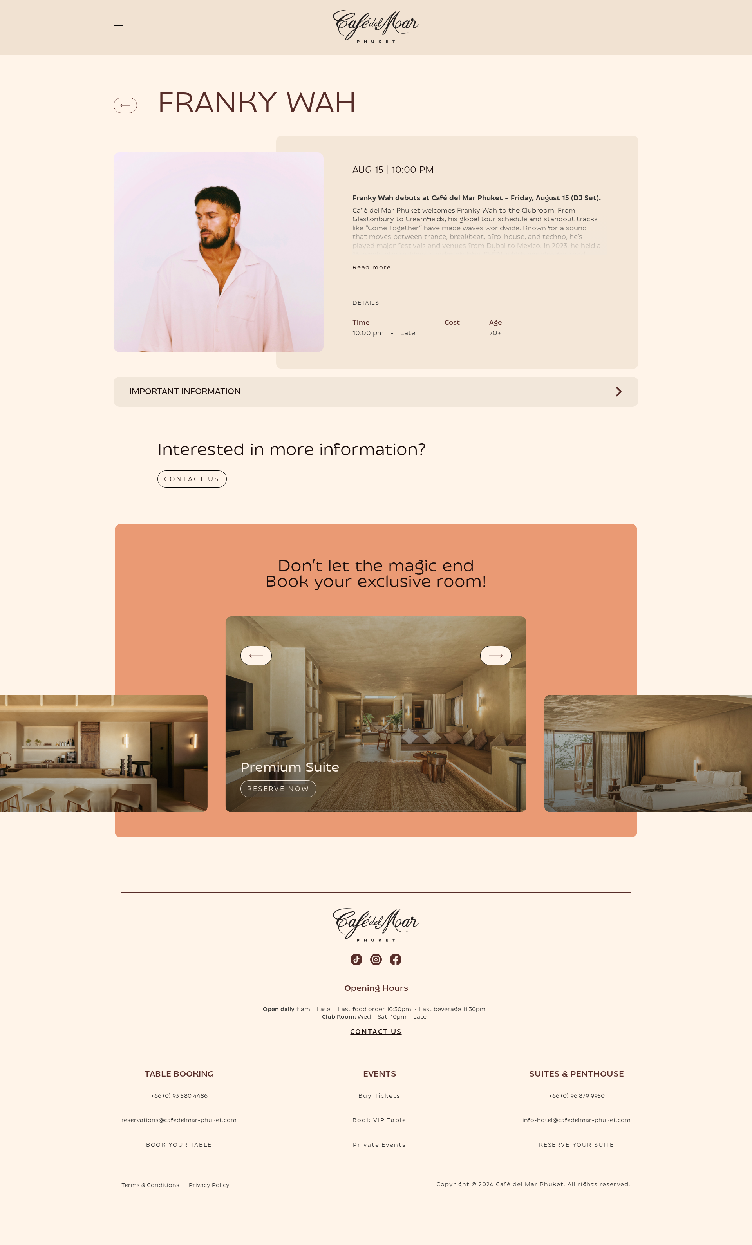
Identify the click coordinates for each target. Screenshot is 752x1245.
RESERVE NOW (278, 789)
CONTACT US (192, 480)
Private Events (379, 1145)
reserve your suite (577, 1145)
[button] (256, 655)
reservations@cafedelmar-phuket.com (179, 1120)
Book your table (179, 1145)
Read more (371, 268)
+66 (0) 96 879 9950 (577, 1096)
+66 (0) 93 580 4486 (179, 1096)
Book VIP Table (379, 1120)
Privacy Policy (209, 1185)
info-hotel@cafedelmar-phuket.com (576, 1120)
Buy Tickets (379, 1096)
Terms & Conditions (150, 1185)
